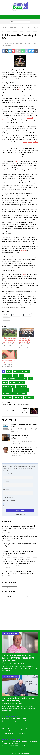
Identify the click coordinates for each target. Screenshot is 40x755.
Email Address (7, 474)
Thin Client (7, 397)
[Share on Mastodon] (26, 51)
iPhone (12, 382)
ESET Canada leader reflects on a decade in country (18, 699)
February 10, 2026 (9, 703)
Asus (19, 89)
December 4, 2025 (9, 721)
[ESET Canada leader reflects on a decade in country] (20, 685)
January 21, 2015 (18, 429)
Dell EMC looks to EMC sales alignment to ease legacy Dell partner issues (24, 437)
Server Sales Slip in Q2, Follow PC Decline (9, 361)
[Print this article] (20, 51)
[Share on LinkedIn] (10, 51)
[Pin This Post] (13, 51)
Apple (9, 371)
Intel (5, 382)
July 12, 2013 (8, 43)
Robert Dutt (30, 429)
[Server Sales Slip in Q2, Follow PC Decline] (9, 354)
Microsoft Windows (21, 390)
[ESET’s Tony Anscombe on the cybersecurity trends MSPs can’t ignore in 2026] (20, 642)
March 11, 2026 (8, 663)
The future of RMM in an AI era (14, 718)
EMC (21, 375)
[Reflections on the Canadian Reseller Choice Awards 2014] (26, 332)
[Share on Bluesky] (33, 51)
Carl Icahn (17, 220)
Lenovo (21, 382)
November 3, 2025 (9, 746)
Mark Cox (29, 441)
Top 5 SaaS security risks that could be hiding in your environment (19, 742)
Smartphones (21, 394)
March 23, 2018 (18, 454)
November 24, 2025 (9, 733)
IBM (17, 161)
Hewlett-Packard (9, 379)
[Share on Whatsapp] (23, 51)
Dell (19, 87)
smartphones (27, 142)
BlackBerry (24, 371)
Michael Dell (21, 386)
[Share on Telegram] (29, 51)
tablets (35, 142)
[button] (37, 17)
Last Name (6, 489)
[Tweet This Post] (7, 51)
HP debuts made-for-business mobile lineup (24, 425)
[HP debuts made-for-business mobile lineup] (6, 427)
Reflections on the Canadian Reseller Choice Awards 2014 (25, 340)
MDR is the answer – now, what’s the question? (16, 730)
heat (25, 274)
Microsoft (30, 118)
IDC (30, 379)
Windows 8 (5, 120)
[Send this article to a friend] (16, 51)
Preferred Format (9, 501)
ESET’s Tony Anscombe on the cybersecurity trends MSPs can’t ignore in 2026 (18, 658)
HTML (7, 504)
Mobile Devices (8, 394)
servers (23, 250)
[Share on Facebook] (3, 51)
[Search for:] (20, 22)
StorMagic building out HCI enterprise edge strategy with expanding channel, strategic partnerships (24, 449)
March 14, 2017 (18, 441)
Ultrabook (18, 397)
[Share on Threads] (36, 51)
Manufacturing (8, 386)
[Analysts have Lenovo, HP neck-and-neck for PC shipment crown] (9, 332)
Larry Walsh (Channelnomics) (24, 43)
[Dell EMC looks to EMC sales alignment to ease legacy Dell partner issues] (6, 437)
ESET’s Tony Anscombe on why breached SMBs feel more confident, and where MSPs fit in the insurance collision (18, 528)
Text (6, 506)
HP (19, 379)
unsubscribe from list (20, 514)
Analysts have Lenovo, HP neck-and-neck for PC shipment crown (9, 340)
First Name (6, 481)
